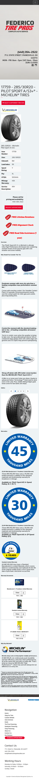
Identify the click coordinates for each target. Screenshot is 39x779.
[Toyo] (10, 700)
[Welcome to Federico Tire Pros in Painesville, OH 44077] (19, 26)
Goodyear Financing (11, 726)
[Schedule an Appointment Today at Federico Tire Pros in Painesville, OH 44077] (15, 737)
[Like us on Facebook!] (33, 65)
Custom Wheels (9, 717)
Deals (6, 722)
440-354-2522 (17, 202)
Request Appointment (14, 207)
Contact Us (8, 733)
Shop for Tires (9, 715)
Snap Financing (9, 728)
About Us (7, 731)
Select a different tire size (14, 103)
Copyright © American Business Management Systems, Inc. (19, 776)
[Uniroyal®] (32, 700)
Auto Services (9, 720)
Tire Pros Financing (10, 724)
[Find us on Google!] (36, 65)
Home (6, 713)
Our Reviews (8, 735)
